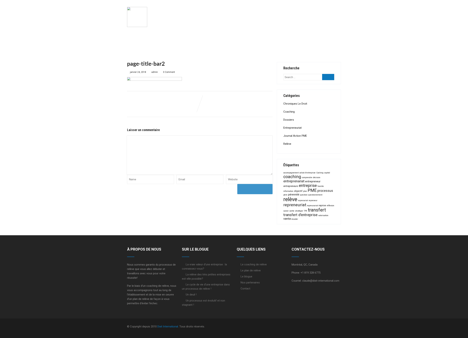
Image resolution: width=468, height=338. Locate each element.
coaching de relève (157, 285)
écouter (295, 219)
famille (321, 186)
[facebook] (325, 326)
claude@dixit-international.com (320, 280)
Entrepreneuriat (292, 127)
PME (312, 190)
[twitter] (328, 326)
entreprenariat (293, 181)
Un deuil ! (191, 294)
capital (327, 173)
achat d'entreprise (307, 173)
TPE (305, 211)
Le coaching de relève (216, 10)
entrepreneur (312, 181)
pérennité (293, 194)
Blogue (329, 10)
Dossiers (288, 119)
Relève (287, 143)
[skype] (340, 326)
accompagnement (291, 173)
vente (287, 218)
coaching (292, 176)
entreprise (308, 185)
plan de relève (141, 299)
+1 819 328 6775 (310, 272)
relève (290, 199)
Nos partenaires (250, 282)
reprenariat (303, 200)
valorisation (323, 215)
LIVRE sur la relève (298, 10)
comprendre (307, 177)
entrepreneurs (290, 186)
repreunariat (312, 205)
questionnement (315, 195)
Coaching (289, 111)
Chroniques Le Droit (295, 103)
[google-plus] (331, 326)
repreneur (313, 200)
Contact (245, 288)
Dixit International (167, 326)
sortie (291, 211)
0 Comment (169, 72)
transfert (317, 210)
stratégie (299, 211)
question (303, 195)
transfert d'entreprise (300, 215)
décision (316, 177)
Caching (319, 173)
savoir (286, 211)
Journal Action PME (295, 135)
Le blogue (246, 276)
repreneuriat (294, 204)
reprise (322, 205)
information (288, 191)
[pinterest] (337, 326)
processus (325, 191)
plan (305, 191)
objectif (298, 191)
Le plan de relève (258, 10)
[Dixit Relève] (137, 3)
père (285, 195)
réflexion (330, 205)
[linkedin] (334, 326)
